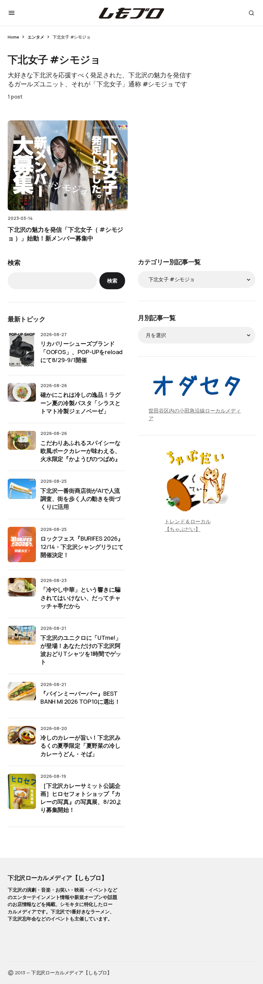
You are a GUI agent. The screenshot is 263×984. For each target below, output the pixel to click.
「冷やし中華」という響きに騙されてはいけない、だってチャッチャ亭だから (80, 597)
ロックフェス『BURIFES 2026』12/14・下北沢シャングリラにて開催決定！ (81, 546)
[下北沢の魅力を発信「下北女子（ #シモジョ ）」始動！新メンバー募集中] (68, 165)
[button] (11, 13)
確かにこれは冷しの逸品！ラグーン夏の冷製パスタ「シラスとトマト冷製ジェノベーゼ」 (80, 402)
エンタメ (36, 37)
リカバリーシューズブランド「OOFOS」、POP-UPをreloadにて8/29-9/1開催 (81, 351)
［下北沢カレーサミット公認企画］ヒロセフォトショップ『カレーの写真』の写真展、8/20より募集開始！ (81, 798)
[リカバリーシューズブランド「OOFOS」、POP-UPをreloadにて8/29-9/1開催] (22, 349)
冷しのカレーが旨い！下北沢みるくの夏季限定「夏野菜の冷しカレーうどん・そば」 (80, 745)
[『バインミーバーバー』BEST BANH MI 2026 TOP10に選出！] (22, 696)
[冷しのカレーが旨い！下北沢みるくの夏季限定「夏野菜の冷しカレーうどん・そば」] (22, 740)
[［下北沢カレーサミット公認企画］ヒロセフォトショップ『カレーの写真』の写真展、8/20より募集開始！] (22, 791)
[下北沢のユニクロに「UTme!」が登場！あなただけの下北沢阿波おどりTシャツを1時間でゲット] (22, 640)
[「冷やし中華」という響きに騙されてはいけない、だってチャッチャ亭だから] (22, 592)
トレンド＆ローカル (188, 521)
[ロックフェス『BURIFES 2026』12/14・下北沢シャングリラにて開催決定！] (22, 544)
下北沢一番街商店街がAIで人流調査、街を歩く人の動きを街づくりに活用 (80, 498)
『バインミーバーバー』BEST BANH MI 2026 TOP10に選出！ (80, 697)
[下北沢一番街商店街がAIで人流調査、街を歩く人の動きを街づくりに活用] (22, 493)
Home (13, 37)
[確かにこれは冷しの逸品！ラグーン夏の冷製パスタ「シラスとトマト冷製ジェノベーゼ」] (22, 397)
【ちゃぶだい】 (182, 529)
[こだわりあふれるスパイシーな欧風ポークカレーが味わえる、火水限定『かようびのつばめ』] (22, 445)
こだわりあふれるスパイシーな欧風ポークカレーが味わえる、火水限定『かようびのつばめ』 (80, 451)
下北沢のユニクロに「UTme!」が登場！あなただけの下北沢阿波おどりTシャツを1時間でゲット (80, 650)
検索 (14, 262)
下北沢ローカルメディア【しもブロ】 (57, 878)
